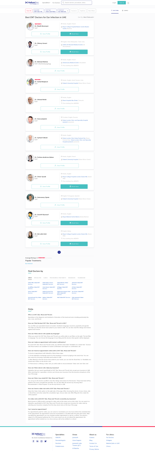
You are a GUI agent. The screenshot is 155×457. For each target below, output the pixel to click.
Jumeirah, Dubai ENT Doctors (77, 283)
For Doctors (56, 3)
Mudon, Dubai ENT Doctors (47, 298)
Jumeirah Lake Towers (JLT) (77, 444)
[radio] (35, 24)
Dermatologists (60, 440)
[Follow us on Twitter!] (45, 441)
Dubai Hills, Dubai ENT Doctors (34, 283)
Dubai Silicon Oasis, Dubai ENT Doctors (48, 283)
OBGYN (57, 437)
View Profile (46, 34)
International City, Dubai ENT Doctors (34, 298)
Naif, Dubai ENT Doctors (63, 297)
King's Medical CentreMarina (76, 217)
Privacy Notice (94, 449)
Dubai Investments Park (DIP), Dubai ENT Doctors (63, 293)
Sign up (121, 2)
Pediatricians (59, 446)
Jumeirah (75, 437)
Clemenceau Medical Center (74, 62)
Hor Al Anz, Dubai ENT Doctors (78, 292)
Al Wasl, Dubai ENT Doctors (77, 287)
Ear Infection (29, 263)
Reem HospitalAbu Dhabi (73, 100)
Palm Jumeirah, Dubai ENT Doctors (77, 298)
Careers (91, 437)
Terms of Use (93, 446)
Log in (114, 2)
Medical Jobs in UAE (113, 443)
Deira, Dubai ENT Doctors (32, 292)
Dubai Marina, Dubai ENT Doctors (62, 283)
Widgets (109, 440)
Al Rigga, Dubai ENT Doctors (62, 287)
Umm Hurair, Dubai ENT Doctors (49, 287)
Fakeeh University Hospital (77, 83)
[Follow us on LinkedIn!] (37, 441)
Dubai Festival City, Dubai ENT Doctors (48, 292)
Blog (90, 440)
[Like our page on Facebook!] (33, 441)
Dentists (58, 443)
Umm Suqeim (76, 440)
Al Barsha (75, 448)
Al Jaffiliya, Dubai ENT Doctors (34, 287)
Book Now (75, 34)
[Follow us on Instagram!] (41, 441)
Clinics (108, 446)
